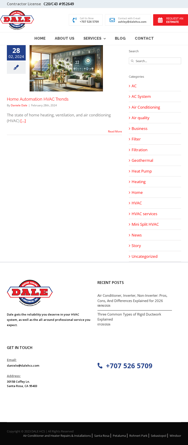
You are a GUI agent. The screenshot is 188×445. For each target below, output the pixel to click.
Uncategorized (145, 256)
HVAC (137, 203)
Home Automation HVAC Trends (38, 99)
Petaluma (119, 436)
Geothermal (142, 160)
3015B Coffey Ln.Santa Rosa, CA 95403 (22, 383)
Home (137, 192)
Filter (136, 139)
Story (136, 245)
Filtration (139, 149)
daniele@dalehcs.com (23, 365)
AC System (141, 96)
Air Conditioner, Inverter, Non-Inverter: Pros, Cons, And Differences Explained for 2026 (132, 298)
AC (134, 85)
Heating (139, 181)
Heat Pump (142, 171)
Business (139, 128)
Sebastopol (158, 436)
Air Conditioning (146, 107)
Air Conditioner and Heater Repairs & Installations (57, 436)
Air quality (140, 117)
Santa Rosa (101, 436)
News (137, 235)
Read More (115, 131)
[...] (23, 120)
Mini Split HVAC (145, 224)
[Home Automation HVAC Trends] (66, 68)
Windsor (175, 436)
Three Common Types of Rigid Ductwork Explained (129, 317)
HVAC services (144, 213)
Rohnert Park (138, 436)
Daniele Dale (19, 105)
